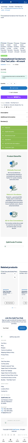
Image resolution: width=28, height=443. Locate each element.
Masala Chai (18, 105)
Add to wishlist (14, 92)
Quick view (14, 277)
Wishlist (24, 441)
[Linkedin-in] (8, 434)
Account (10, 441)
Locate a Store (5, 389)
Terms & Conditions (6, 350)
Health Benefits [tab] (9, 131)
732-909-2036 (8, 411)
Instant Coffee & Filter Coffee (9, 375)
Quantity (3, 83)
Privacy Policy (4, 354)
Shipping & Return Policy (7, 352)
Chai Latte (12, 105)
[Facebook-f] (2, 434)
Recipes (3, 348)
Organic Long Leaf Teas (7, 366)
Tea (22, 105)
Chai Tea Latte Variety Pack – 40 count (8, 293)
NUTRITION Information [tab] (12, 143)
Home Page (4, 6)
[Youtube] (14, 434)
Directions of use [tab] (10, 135)
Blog (2, 345)
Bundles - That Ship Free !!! (12, 102)
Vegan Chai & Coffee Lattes (8, 368)
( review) (8, 64)
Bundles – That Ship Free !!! (8, 380)
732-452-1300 (8, 409)
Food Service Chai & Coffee (8, 377)
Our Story (3, 343)
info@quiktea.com (6, 412)
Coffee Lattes (5, 363)
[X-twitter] (11, 434)
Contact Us (4, 391)
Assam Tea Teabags (6, 370)
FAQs (2, 386)
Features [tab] (7, 127)
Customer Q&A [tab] (9, 147)
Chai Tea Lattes (5, 361)
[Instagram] (5, 434)
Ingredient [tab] (8, 139)
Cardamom (6, 105)
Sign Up (22, 328)
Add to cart (15, 88)
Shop (3, 441)
